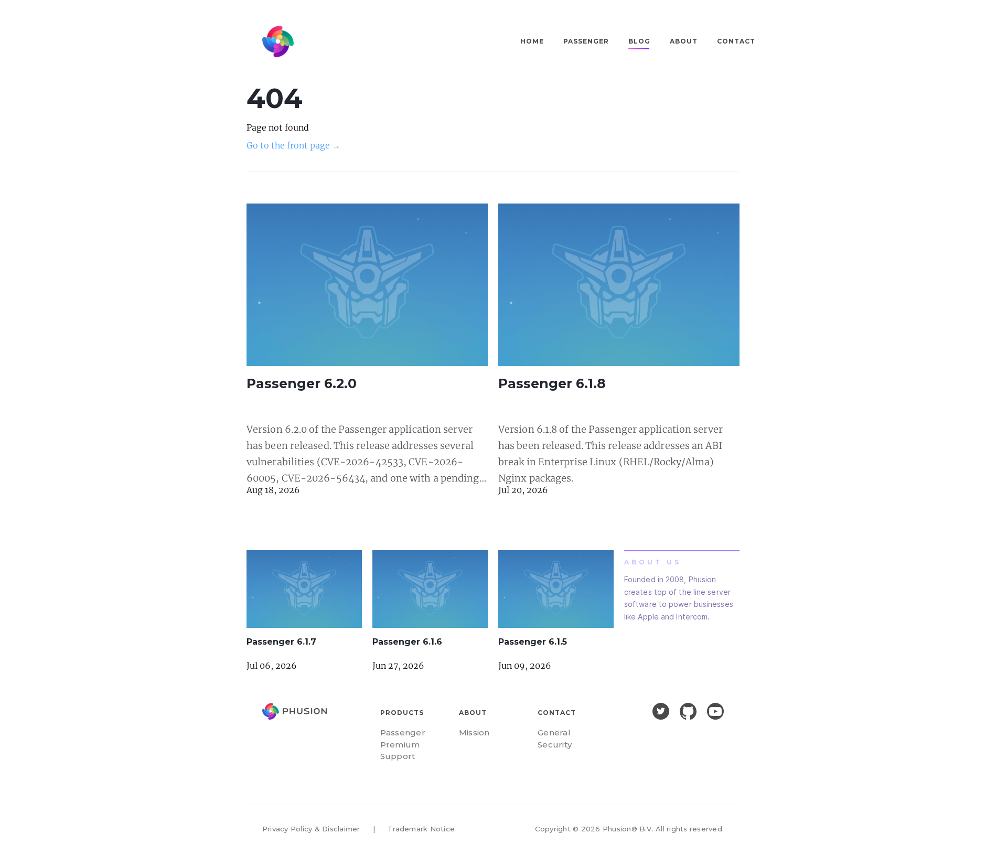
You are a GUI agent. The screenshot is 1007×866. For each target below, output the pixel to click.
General (554, 732)
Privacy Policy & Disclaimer (311, 829)
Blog (639, 41)
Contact (736, 41)
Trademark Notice (421, 829)
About (684, 41)
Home (532, 41)
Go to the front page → (293, 145)
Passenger (586, 41)
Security (555, 745)
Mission (474, 732)
